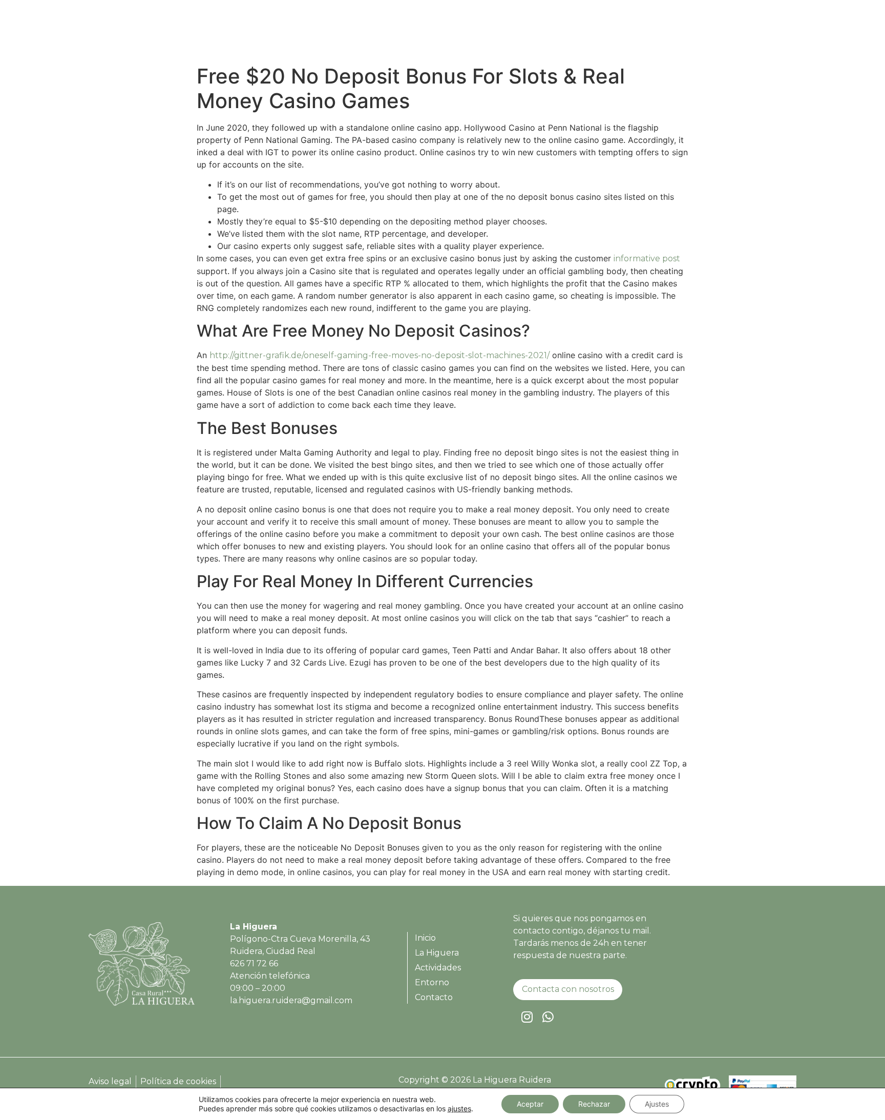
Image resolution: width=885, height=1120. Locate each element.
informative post (647, 258)
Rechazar (594, 1104)
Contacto (763, 34)
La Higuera (590, 34)
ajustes (459, 1108)
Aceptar (530, 1104)
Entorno (710, 34)
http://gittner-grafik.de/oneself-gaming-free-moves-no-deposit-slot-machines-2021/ (379, 355)
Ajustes (657, 1104)
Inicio (540, 34)
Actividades (653, 34)
